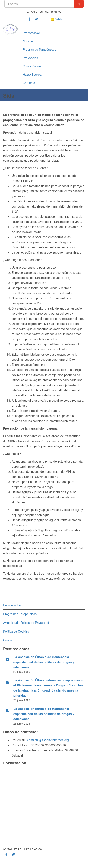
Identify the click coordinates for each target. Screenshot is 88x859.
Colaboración (32, 66)
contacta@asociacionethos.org (48, 740)
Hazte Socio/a (32, 74)
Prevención (30, 58)
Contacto (29, 83)
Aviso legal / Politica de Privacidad (26, 622)
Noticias (28, 41)
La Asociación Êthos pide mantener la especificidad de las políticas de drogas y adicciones (43, 662)
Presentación (32, 33)
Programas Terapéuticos (39, 49)
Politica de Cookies (16, 631)
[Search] (79, 4)
